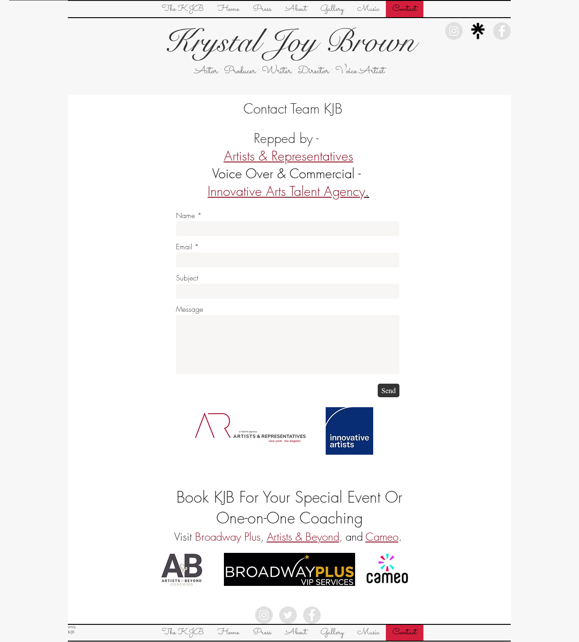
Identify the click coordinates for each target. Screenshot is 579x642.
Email (184, 246)
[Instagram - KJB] (264, 615)
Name (185, 215)
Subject (187, 277)
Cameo (382, 536)
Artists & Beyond (303, 536)
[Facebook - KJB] (312, 615)
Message (189, 309)
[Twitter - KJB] (288, 615)
